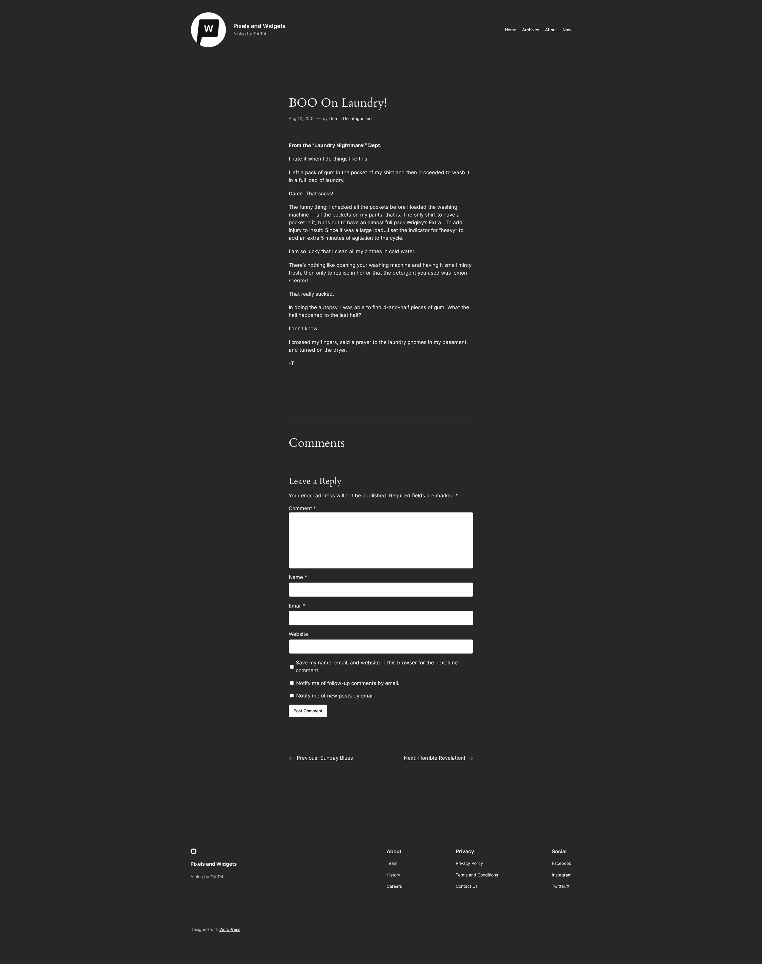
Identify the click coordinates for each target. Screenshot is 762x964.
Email (297, 606)
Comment (302, 508)
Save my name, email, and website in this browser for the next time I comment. (378, 666)
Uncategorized (357, 118)
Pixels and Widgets (259, 25)
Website (298, 634)
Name (298, 577)
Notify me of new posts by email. (335, 696)
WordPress (229, 929)
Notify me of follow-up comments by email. (347, 683)
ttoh (333, 118)
